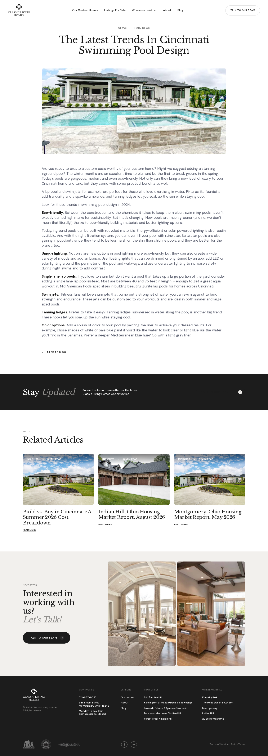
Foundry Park (209, 697)
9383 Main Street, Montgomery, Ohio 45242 (94, 704)
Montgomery (209, 708)
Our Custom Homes (85, 10)
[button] (144, 10)
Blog (180, 10)
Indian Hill (208, 713)
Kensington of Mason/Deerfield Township (168, 702)
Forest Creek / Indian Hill (158, 718)
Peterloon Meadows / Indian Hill (162, 713)
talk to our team (242, 10)
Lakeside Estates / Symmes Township (165, 708)
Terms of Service (219, 744)
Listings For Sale (115, 10)
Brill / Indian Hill (153, 697)
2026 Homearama (213, 718)
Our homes (127, 697)
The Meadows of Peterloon (217, 702)
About (167, 10)
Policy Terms (238, 744)
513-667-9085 (88, 697)
